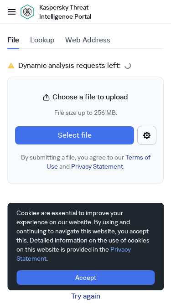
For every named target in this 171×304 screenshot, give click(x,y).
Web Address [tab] (87, 40)
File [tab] (13, 40)
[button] (85, 131)
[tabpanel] (85, 122)
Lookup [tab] (42, 40)
